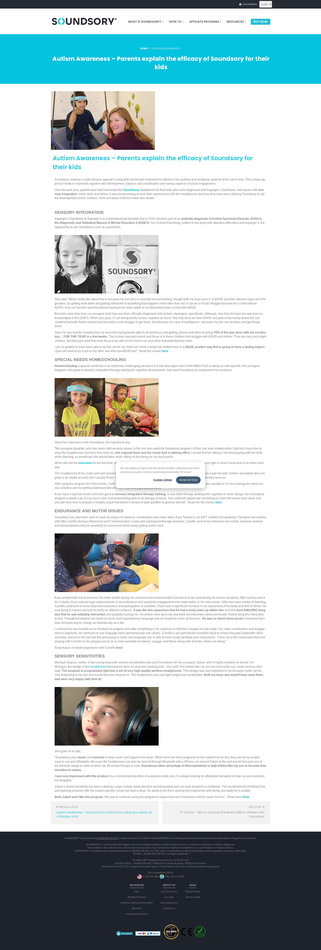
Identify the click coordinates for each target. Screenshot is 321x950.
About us (169, 885)
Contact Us (169, 908)
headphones (98, 666)
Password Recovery (137, 913)
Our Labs (169, 897)
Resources (236, 22)
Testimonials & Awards (164, 48)
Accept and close (188, 480)
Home (143, 48)
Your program (250, 4)
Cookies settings (162, 480)
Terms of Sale (192, 897)
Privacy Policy (192, 891)
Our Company (169, 891)
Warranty (137, 908)
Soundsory (131, 189)
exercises (85, 462)
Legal (192, 885)
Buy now (261, 22)
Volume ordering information (137, 902)
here (165, 351)
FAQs (137, 891)
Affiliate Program (137, 897)
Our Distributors (169, 902)
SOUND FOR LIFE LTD (107, 838)
